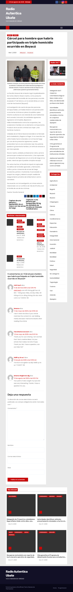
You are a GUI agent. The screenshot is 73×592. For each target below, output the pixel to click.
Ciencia (52, 206)
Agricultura (40, 220)
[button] (65, 28)
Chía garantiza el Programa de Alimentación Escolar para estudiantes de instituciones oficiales (57, 149)
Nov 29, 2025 (41, 247)
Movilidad (53, 253)
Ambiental (53, 185)
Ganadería (40, 234)
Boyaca (52, 198)
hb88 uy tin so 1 (19, 358)
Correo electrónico (14, 456)
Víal (51, 291)
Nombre (10, 445)
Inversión (53, 244)
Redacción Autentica (20, 266)
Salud (52, 265)
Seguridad (20, 229)
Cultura (52, 215)
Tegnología (54, 282)
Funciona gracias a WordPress (15, 587)
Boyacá (9, 35)
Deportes (53, 223)
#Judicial (30, 52)
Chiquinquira (41, 226)
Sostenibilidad (54, 278)
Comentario (12, 408)
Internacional (54, 240)
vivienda (52, 295)
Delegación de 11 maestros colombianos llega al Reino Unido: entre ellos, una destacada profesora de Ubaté (21, 521)
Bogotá (19, 220)
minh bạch (17, 285)
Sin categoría (54, 274)
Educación (53, 227)
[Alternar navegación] (61, 27)
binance (16, 308)
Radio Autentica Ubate (13, 13)
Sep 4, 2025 (20, 263)
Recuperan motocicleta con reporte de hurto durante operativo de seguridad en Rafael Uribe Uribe (20, 557)
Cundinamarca (20, 222)
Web (9, 468)
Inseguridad (40, 236)
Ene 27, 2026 (21, 235)
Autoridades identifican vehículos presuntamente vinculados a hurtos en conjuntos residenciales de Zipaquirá (57, 115)
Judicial (16, 35)
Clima (52, 210)
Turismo (52, 286)
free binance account (21, 332)
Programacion (62, 588)
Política (52, 261)
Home (55, 588)
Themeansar (9, 589)
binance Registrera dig (22, 376)
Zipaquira (53, 299)
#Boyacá (22, 52)
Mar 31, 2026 (12, 524)
